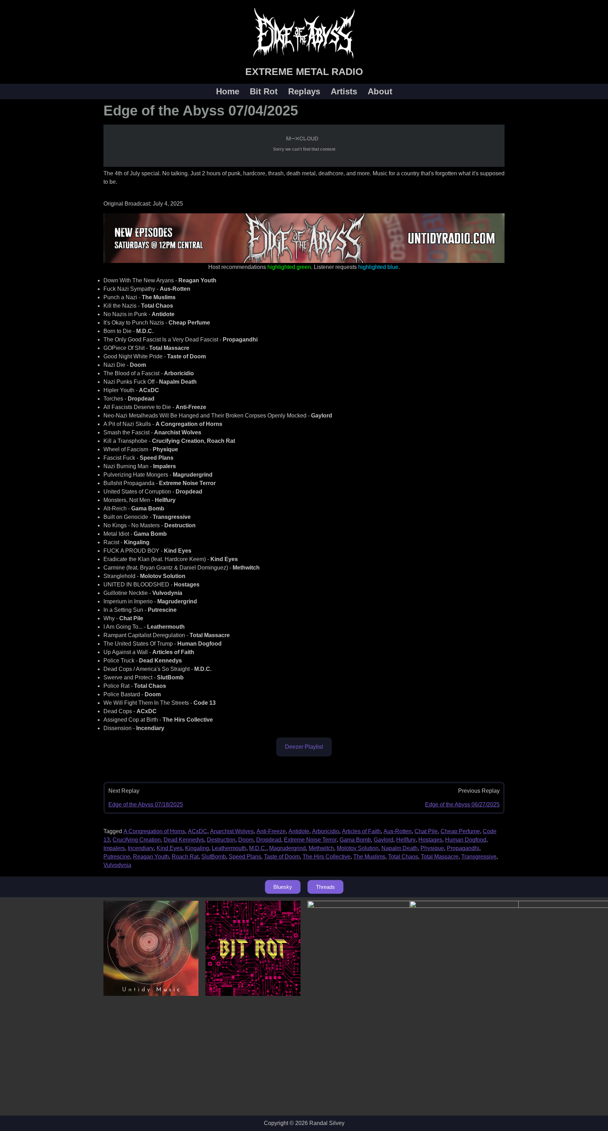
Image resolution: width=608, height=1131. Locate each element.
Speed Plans (245, 857)
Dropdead (268, 840)
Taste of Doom (282, 857)
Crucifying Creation (137, 840)
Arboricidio (325, 831)
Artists (344, 91)
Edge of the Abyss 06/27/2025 (462, 805)
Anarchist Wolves (232, 831)
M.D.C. (257, 848)
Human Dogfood (465, 840)
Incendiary (141, 848)
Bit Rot (264, 91)
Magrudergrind (287, 848)
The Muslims (369, 857)
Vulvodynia (117, 865)
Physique (432, 848)
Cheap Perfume (460, 831)
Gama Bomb (355, 840)
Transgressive (478, 857)
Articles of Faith (361, 831)
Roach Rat (185, 857)
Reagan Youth (151, 857)
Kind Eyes (169, 848)
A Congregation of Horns (154, 831)
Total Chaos (403, 857)
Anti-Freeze (271, 831)
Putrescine (116, 857)
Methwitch (321, 848)
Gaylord (383, 840)
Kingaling (197, 848)
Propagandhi (463, 848)
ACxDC (197, 831)
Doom (245, 840)
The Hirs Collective (326, 857)
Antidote (299, 831)
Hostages (430, 840)
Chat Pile (426, 831)
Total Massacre (439, 857)
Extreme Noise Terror (310, 840)
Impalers (114, 848)
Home (227, 91)
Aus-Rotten (398, 831)
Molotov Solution (358, 848)
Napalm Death (399, 848)
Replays (304, 91)
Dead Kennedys (184, 840)
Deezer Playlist (304, 747)
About (380, 91)
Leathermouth (229, 848)
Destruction (221, 840)
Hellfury (406, 840)
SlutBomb (213, 857)
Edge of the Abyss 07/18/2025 (145, 805)
